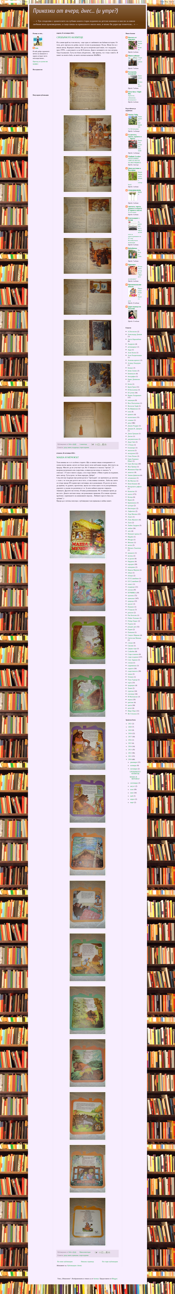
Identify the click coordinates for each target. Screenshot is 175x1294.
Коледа (130, 497)
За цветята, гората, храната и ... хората (135, 136)
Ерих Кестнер (133, 464)
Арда (129, 350)
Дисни (130, 436)
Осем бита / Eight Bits (134, 92)
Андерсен (131, 344)
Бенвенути (131, 373)
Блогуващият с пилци (134, 219)
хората (130, 699)
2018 (130, 733)
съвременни (132, 665)
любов (130, 528)
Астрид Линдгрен (134, 363)
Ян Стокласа (132, 714)
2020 (130, 727)
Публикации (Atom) (74, 1265)
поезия (130, 590)
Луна (129, 522)
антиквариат (132, 347)
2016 (130, 740)
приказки (75, 1255)
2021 (130, 723)
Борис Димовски (134, 379)
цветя (130, 705)
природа (131, 601)
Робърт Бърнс (133, 621)
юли (132, 789)
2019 (130, 730)
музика (130, 556)
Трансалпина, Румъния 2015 (140, 81)
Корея (130, 500)
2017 (130, 736)
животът (131, 472)
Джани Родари (133, 426)
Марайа (130, 537)
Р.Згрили (131, 610)
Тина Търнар (132, 680)
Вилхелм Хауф (133, 406)
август (132, 786)
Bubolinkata (132, 248)
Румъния (131, 632)
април (132, 799)
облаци (130, 575)
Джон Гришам (133, 433)
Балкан (130, 368)
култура (130, 505)
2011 (130, 756)
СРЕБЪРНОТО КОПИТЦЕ (70, 37)
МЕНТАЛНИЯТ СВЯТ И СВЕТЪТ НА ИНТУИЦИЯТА (134, 160)
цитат (130, 708)
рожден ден (132, 627)
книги (69, 447)
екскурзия (131, 453)
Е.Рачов (130, 445)
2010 (130, 759)
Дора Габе (131, 442)
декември (134, 762)
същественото (133, 671)
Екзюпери (131, 448)
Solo (36, 48)
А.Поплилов (132, 331)
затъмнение (132, 478)
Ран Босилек (132, 615)
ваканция (131, 400)
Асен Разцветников (135, 355)
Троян (130, 688)
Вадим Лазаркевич (134, 395)
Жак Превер (132, 466)
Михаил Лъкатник (134, 548)
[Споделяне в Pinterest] (105, 444)
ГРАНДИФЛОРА (134, 190)
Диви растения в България (134, 169)
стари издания (84, 447)
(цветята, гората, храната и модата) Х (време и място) (135, 208)
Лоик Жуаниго (133, 520)
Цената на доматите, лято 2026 (140, 145)
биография (131, 376)
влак (129, 411)
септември (134, 783)
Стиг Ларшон (133, 660)
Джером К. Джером (135, 428)
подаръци (75, 447)
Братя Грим (132, 387)
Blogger (114, 1278)
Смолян (130, 645)
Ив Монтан (132, 481)
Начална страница (87, 1261)
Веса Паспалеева (134, 403)
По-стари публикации (110, 1261)
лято (129, 531)
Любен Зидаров (133, 525)
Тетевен (130, 677)
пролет (130, 604)
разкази (130, 612)
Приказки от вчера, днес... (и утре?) (75, 10)
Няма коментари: (85, 1252)
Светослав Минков (134, 638)
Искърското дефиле (135, 486)
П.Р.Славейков (133, 581)
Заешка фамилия (134, 475)
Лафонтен (131, 511)
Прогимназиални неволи (134, 285)
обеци (130, 573)
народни (131, 564)
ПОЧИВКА (132, 592)
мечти (130, 545)
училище (131, 694)
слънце (130, 643)
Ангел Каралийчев (134, 339)
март (132, 802)
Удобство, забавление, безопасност (132, 98)
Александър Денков (135, 334)
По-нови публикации (65, 1261)
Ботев (130, 384)
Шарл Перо (132, 711)
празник (131, 595)
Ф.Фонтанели (133, 697)
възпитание (132, 417)
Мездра (130, 539)
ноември (133, 765)
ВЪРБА (140, 193)
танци (130, 674)
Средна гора (132, 648)
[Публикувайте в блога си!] (99, 444)
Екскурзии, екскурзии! (132, 73)
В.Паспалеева (132, 390)
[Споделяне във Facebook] (103, 444)
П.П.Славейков (133, 578)
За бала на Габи (139, 253)
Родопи (130, 624)
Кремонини (132, 503)
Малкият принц (133, 534)
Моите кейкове (134, 55)
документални (133, 439)
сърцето (130, 668)
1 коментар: (84, 444)
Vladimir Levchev (134, 156)
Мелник (130, 542)
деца (65, 447)
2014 (130, 746)
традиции (131, 685)
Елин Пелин (132, 456)
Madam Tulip (133, 114)
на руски (131, 558)
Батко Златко (132, 371)
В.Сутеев (131, 392)
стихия (130, 663)
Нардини (131, 561)
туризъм (131, 691)
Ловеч (130, 517)
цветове (130, 702)
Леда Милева (132, 514)
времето (130, 414)
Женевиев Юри (133, 469)
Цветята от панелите (132, 38)
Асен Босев (132, 352)
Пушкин (131, 607)
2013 (130, 749)
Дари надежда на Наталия (134, 307)
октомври (134, 769)
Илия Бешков (132, 484)
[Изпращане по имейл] (96, 444)
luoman (96, 1278)
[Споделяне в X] (101, 444)
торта (130, 682)
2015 (130, 743)
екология (131, 450)
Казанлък (131, 491)
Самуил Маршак (134, 635)
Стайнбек (131, 651)
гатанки (130, 420)
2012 (130, 753)
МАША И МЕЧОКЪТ (68, 457)
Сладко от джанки (140, 60)
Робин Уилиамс (133, 618)
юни (132, 793)
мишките (131, 553)
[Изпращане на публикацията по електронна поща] (92, 444)
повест (130, 584)
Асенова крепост (134, 360)
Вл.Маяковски (133, 409)
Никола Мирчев (133, 570)
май (131, 796)
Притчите (132, 264)
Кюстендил (132, 508)
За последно (132, 212)
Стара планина (133, 654)
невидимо (131, 567)
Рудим (130, 629)
